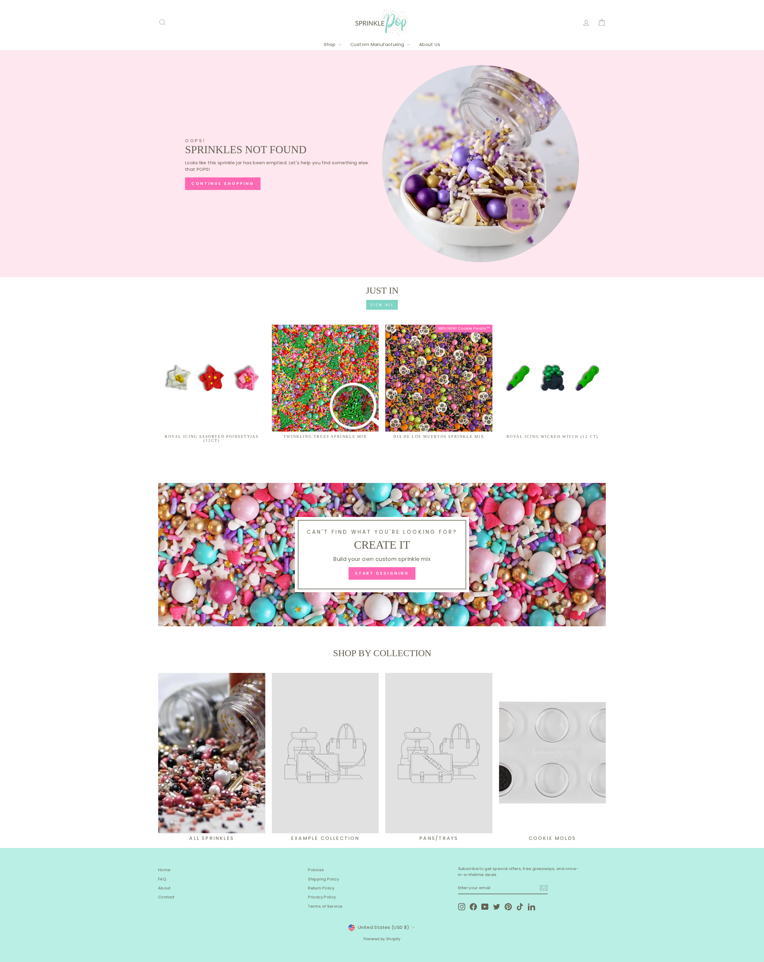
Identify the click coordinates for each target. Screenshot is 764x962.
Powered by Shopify (382, 938)
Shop (330, 44)
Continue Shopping (222, 183)
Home (164, 869)
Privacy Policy (322, 897)
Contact (166, 897)
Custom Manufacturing (378, 44)
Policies (316, 869)
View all (382, 304)
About (164, 888)
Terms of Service (325, 906)
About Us (429, 44)
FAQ (162, 879)
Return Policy (321, 888)
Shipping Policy (323, 879)
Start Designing (382, 573)
